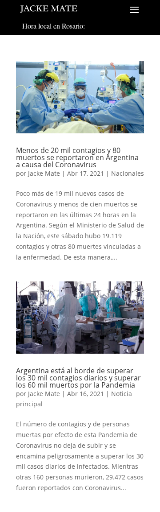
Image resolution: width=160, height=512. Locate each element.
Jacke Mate (44, 173)
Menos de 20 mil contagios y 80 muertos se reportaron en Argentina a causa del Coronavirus (77, 157)
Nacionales (127, 173)
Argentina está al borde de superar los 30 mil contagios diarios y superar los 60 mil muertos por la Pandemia (78, 378)
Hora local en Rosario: (53, 25)
